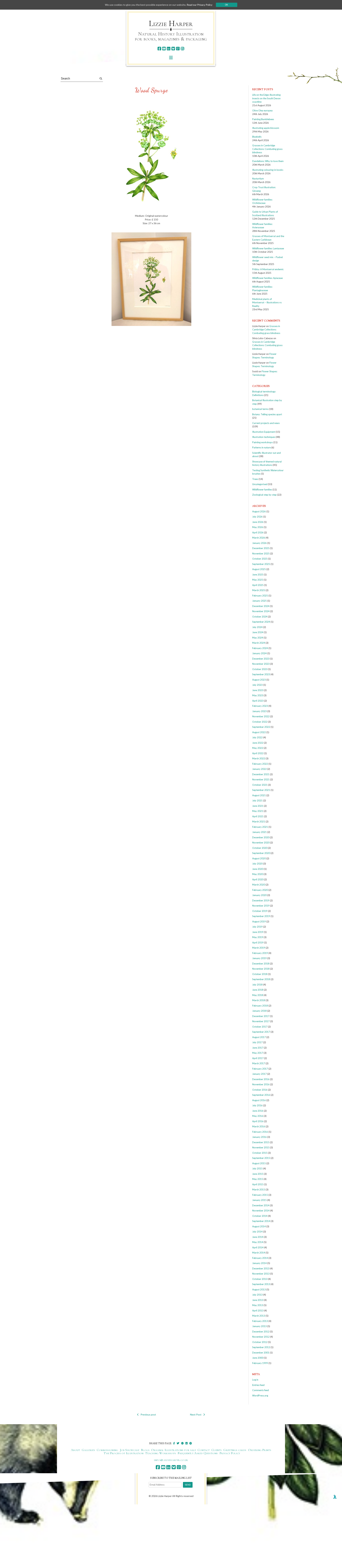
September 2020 (261, 853)
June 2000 (257, 1357)
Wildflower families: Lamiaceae (268, 248)
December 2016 (260, 1079)
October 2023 (259, 669)
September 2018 (261, 979)
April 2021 (257, 816)
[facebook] (159, 48)
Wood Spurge (151, 90)
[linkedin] (168, 48)
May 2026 (257, 527)
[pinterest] (178, 48)
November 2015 (261, 1147)
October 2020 (259, 847)
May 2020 (257, 874)
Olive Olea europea (262, 110)
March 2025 (258, 590)
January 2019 (259, 958)
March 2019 (258, 947)
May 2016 (257, 1115)
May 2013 (257, 1305)
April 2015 (257, 1184)
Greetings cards (234, 1450)
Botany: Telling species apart (267, 414)
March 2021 (258, 821)
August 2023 (259, 679)
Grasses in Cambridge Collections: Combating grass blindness (267, 149)
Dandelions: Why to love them (268, 161)
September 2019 (261, 916)
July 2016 (257, 1105)
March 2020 (258, 884)
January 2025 (259, 600)
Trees (255, 479)
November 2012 (261, 1336)
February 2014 (260, 1258)
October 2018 (259, 974)
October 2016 (259, 1089)
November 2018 (261, 968)
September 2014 (261, 1221)
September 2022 (261, 726)
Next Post (195, 1414)
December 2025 (260, 548)
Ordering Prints (259, 1450)
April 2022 (257, 753)
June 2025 (257, 574)
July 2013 (257, 1294)
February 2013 (260, 1321)
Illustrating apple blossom (265, 128)
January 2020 (259, 895)
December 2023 (260, 658)
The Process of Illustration (123, 1453)
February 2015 (260, 1194)
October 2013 (259, 1279)
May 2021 (257, 811)
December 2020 (260, 837)
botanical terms (260, 409)
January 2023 (259, 711)
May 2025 (257, 579)
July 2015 (257, 1168)
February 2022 (260, 763)
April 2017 (257, 1058)
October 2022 (259, 721)
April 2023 (257, 700)
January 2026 (259, 543)
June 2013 (257, 1300)
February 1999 (260, 1363)
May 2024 (257, 637)
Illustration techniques (263, 437)
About (75, 1450)
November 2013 (261, 1273)
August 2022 (259, 732)
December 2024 (260, 606)
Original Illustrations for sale (173, 1450)
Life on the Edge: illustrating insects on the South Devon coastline (266, 98)
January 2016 (259, 1137)
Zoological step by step (264, 494)
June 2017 (257, 1047)
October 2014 (259, 1215)
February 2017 (260, 1068)
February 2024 (260, 648)
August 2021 (259, 795)
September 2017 (261, 1031)
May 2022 (257, 748)
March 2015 (258, 1189)
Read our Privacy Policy (199, 4)
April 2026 (257, 532)
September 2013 (261, 1284)
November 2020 (261, 842)
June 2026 (257, 522)
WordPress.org (260, 1395)
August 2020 (259, 858)
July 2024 (257, 627)
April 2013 (257, 1310)
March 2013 (258, 1315)
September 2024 (261, 621)
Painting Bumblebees (263, 119)
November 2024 (261, 611)
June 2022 (257, 742)
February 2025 (260, 595)
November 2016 (261, 1084)
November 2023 (261, 663)
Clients (216, 1450)
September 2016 (261, 1094)
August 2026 (259, 511)
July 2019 (257, 926)
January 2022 (259, 769)
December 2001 (260, 1352)
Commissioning (107, 1450)
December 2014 (260, 1205)
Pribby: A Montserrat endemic (268, 269)
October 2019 (259, 911)
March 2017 (258, 1063)
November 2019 (261, 905)
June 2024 (257, 632)
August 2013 (259, 1289)
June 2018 (257, 989)
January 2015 (259, 1200)
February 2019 (260, 953)
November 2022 (261, 716)
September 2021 (261, 790)
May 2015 (257, 1179)
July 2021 (257, 800)
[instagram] (182, 48)
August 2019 (259, 921)
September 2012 (261, 1347)
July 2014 (257, 1231)
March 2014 (258, 1252)
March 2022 (258, 758)
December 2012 (260, 1331)
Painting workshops (262, 442)
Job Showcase (129, 1450)
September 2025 (261, 564)
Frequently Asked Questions (198, 1453)
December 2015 (260, 1142)
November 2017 (261, 1021)
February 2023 (260, 705)
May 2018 (257, 995)
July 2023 (257, 684)
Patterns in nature (261, 447)
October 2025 (259, 558)
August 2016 (259, 1100)
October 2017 (259, 1026)
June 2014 (257, 1236)
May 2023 (257, 695)
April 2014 (257, 1247)
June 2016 (257, 1110)
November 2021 (261, 779)
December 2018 (260, 963)
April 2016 (257, 1121)
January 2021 (259, 832)
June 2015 (257, 1173)
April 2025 (257, 585)
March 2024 (258, 642)
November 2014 (261, 1210)
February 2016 (260, 1131)
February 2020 (260, 890)
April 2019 (257, 942)
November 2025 (261, 553)
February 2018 (260, 1005)
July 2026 (257, 516)
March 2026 (258, 537)
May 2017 (257, 1052)
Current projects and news (266, 423)
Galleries (88, 1450)
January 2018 (259, 1010)
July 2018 (257, 984)
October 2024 (259, 616)
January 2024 (259, 653)
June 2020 (257, 869)
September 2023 (261, 674)
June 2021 (257, 805)
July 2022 (257, 737)
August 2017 (259, 1037)
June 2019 (257, 932)
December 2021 (260, 774)
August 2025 (259, 569)
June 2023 (257, 690)
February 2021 (260, 826)
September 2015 (261, 1158)
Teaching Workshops (160, 1453)
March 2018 (258, 1000)
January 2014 (259, 1263)
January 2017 (259, 1073)
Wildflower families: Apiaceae (267, 278)
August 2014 (259, 1226)
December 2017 (260, 1016)
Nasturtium (258, 178)
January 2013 (259, 1326)
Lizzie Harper (171, 23)
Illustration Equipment (263, 431)
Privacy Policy (230, 1453)
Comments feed (260, 1390)
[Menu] (171, 57)
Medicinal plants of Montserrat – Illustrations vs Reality (267, 302)
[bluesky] (173, 48)
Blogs (145, 1450)
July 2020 (257, 863)
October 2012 (259, 1342)
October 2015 (259, 1152)
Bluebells (256, 136)
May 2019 (257, 937)
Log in (255, 1379)
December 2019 (260, 900)
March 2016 (258, 1126)
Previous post (148, 1414)
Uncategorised (259, 484)
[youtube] (164, 48)
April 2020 (257, 879)
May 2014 (257, 1242)
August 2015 (259, 1163)
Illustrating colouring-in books (267, 169)
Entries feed (258, 1385)
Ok (226, 5)
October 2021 (259, 784)
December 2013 (260, 1268)
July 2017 (257, 1042)
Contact (204, 1450)
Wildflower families (262, 489)
